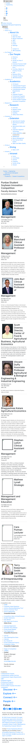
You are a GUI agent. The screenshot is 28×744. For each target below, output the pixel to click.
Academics (8, 79)
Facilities (15, 113)
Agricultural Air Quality (19, 121)
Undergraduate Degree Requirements (11, 677)
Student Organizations (19, 98)
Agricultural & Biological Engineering (11, 25)
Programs (15, 161)
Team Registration (9, 631)
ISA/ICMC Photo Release (10, 627)
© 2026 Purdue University (9, 717)
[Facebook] (6, 8)
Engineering (9, 4)
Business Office (17, 74)
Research (7, 103)
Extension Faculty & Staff (19, 64)
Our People (8, 52)
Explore (7, 693)
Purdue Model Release (10, 629)
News (14, 42)
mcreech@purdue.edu (10, 661)
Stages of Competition (10, 649)
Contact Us (16, 49)
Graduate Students (18, 76)
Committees (16, 158)
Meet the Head (17, 36)
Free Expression (18, 720)
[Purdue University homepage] (6, 23)
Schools (15, 159)
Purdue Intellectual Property (11, 642)
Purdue (8, 3)
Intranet (7, 151)
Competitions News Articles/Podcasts (14, 616)
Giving (7, 145)
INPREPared (16, 136)
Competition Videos (9, 644)
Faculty (15, 58)
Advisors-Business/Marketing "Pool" (13, 608)
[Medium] (7, 13)
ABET (14, 40)
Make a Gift (16, 149)
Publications (16, 111)
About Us (7, 30)
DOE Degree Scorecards (8, 722)
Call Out (6, 635)
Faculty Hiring (16, 163)
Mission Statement (18, 38)
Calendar (6, 639)
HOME (5, 604)
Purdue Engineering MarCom (14, 729)
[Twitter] (6, 10)
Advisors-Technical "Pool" (11, 610)
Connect (8, 697)
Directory (15, 57)
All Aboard (15, 84)
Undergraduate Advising (19, 87)
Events (14, 43)
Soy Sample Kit (8, 641)
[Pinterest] (15, 709)
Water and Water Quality (19, 143)
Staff (14, 72)
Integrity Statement (7, 720)
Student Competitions (18, 176)
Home (6, 28)
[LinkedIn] (6, 11)
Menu (5, 26)
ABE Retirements (17, 77)
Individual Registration (10, 626)
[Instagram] (12, 709)
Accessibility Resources (8, 732)
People (7, 701)
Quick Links (8, 1)
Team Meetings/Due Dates (11, 637)
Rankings (15, 45)
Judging (6, 650)
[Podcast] (6, 15)
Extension (8, 116)
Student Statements (9, 618)
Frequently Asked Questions (11, 606)
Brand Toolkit (13, 724)
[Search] (4, 18)
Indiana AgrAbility (17, 133)
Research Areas (17, 109)
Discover (8, 689)
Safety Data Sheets (18, 114)
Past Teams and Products (11, 621)
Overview (15, 35)
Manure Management (18, 138)
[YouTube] (10, 709)
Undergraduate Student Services (10, 675)
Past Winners (7, 619)
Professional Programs (19, 96)
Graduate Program (18, 94)
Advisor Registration (9, 611)
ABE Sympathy (17, 50)
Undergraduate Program (19, 85)
